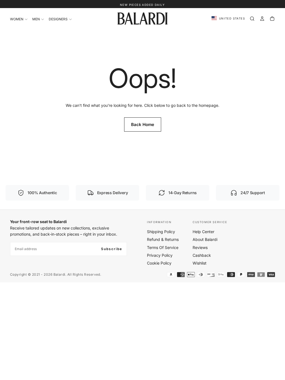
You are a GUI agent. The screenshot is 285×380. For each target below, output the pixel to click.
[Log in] (262, 19)
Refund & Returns (163, 239)
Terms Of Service (162, 247)
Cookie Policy (159, 263)
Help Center (203, 231)
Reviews (200, 247)
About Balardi (205, 239)
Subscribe (111, 249)
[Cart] (272, 19)
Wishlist (200, 263)
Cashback (202, 255)
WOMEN (16, 19)
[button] (228, 18)
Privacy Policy (160, 255)
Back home (142, 124)
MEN (36, 19)
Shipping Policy (161, 231)
